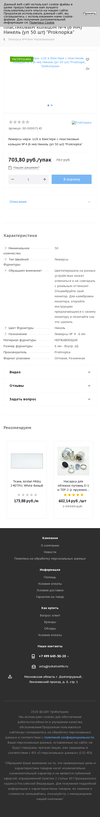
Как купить (50, 608)
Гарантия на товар (50, 597)
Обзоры (50, 628)
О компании (50, 545)
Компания (50, 538)
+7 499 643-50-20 (52, 656)
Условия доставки (50, 590)
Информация (50, 570)
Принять (89, 13)
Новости (50, 552)
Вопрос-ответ (50, 615)
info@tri (45, 666)
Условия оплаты (50, 584)
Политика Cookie (42, 22)
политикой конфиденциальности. (69, 737)
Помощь (50, 577)
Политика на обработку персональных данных (50, 559)
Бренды (50, 622)
